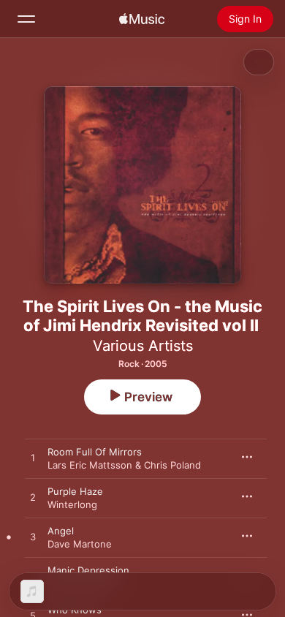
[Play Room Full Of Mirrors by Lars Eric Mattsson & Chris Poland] (33, 458)
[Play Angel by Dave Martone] (33, 537)
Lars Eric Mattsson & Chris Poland (124, 465)
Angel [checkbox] (61, 531)
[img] (141, 19)
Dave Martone (80, 544)
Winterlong (72, 504)
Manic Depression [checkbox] (88, 570)
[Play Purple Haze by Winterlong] (33, 497)
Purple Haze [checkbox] (75, 491)
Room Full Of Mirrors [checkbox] (95, 452)
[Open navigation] (26, 19)
